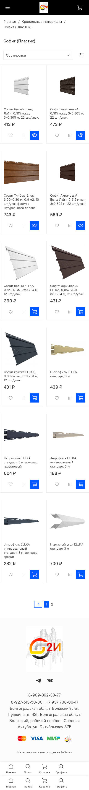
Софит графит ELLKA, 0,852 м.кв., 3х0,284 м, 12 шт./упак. (21, 376)
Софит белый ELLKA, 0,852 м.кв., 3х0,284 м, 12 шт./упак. (21, 290)
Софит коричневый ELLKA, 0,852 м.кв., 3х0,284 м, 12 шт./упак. (67, 290)
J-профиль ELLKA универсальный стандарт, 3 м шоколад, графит (21, 550)
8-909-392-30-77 (44, 695)
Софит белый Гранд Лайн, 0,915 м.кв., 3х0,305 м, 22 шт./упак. (21, 113)
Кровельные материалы (42, 21)
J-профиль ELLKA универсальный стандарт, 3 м (63, 462)
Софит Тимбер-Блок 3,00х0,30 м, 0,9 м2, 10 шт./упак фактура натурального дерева (21, 201)
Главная (9, 21)
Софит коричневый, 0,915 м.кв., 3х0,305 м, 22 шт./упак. (67, 113)
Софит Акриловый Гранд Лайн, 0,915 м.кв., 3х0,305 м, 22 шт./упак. (67, 199)
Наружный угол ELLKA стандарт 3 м (66, 546)
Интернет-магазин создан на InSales (44, 752)
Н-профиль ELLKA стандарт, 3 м (63, 374)
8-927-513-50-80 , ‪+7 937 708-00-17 (44, 702)
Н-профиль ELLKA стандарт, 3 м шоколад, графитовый (21, 462)
